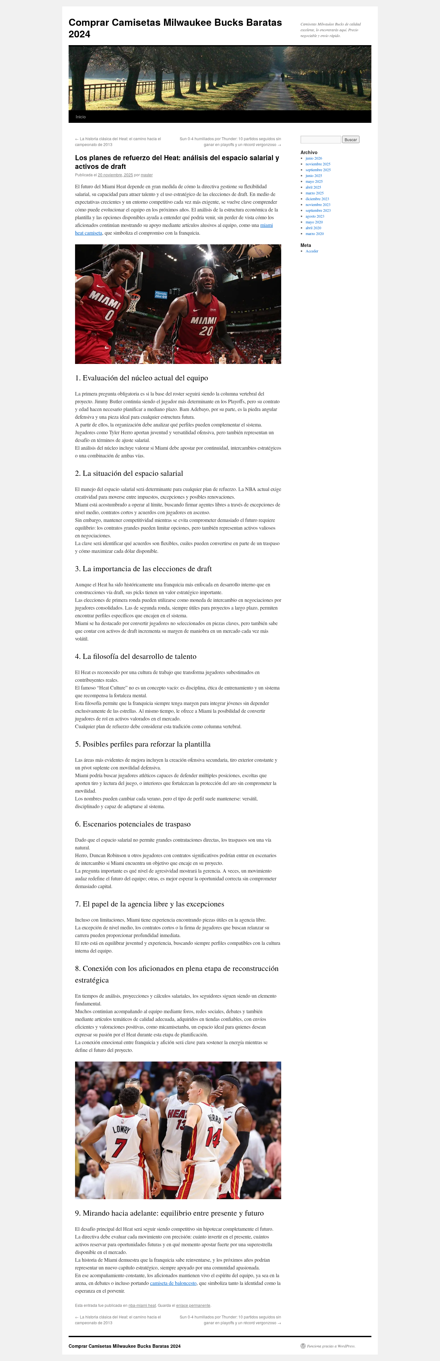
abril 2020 (313, 227)
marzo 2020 (315, 233)
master (147, 174)
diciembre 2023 (317, 198)
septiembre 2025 (318, 169)
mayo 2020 (314, 221)
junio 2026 (314, 158)
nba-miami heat (142, 1305)
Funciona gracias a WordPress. (331, 1345)
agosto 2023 (315, 216)
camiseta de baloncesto (173, 1282)
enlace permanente (193, 1305)
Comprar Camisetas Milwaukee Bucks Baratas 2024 (175, 27)
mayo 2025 (314, 181)
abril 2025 (313, 187)
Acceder (312, 250)
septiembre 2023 (318, 210)
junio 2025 (314, 175)
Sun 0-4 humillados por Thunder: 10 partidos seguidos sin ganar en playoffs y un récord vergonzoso (230, 141)
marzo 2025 (315, 192)
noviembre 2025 (318, 163)
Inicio (81, 116)
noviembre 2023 (318, 204)
